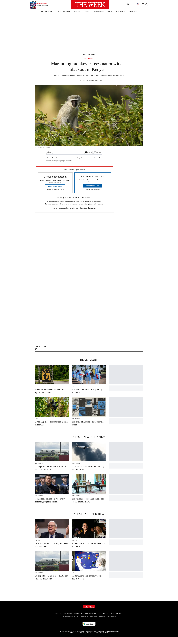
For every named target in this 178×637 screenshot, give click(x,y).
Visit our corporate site (112, 631)
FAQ (78, 617)
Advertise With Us (68, 617)
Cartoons (86, 11)
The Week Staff (83, 80)
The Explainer (49, 11)
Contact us (92, 208)
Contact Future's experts (72, 613)
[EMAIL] (36, 349)
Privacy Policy (106, 613)
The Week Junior (120, 11)
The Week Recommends (63, 11)
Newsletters (77, 11)
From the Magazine (98, 11)
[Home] (41, 11)
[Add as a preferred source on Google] (89, 624)
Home (83, 54)
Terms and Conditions (92, 613)
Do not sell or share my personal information (98, 617)
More (109, 11)
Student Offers (133, 11)
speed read (88, 58)
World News (91, 54)
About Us (58, 613)
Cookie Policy (118, 613)
